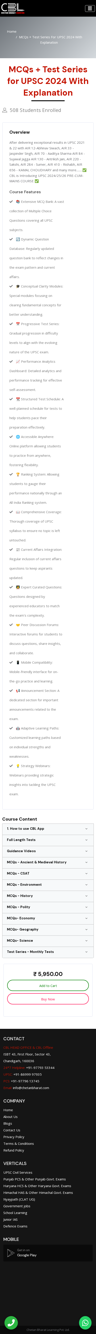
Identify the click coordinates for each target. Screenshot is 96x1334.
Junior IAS (10, 1219)
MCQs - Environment (24, 884)
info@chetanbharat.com (31, 1087)
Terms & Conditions (18, 1143)
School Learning (15, 1212)
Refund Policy (13, 1150)
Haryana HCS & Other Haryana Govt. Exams (37, 1186)
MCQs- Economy (21, 918)
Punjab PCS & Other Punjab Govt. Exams (34, 1179)
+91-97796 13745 (21, 1081)
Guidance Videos (21, 851)
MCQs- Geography (22, 929)
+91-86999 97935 (22, 1074)
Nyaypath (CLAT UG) (19, 1199)
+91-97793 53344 (28, 1067)
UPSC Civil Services (17, 1172)
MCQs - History (20, 896)
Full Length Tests (21, 840)
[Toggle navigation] (90, 8)
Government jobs (16, 1206)
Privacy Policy (13, 1137)
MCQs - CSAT (18, 873)
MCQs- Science (20, 940)
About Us (10, 1116)
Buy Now (48, 999)
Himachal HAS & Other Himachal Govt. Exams (38, 1192)
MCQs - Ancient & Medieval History (37, 862)
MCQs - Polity (18, 907)
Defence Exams (15, 1226)
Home (12, 31)
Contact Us (11, 1130)
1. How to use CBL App (25, 828)
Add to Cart (48, 985)
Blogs (7, 1123)
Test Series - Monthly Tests (30, 952)
